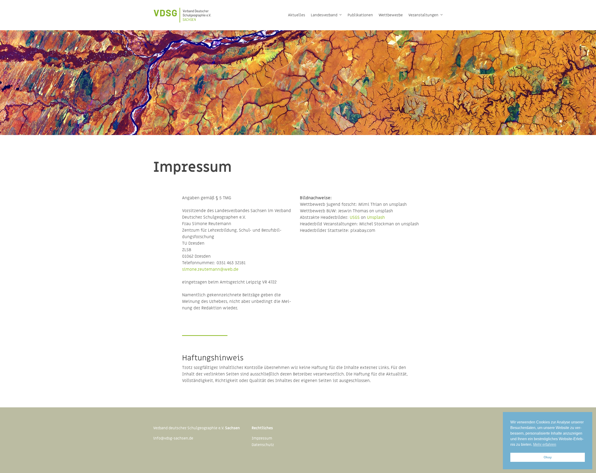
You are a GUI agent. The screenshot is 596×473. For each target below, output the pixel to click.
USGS (355, 217)
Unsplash (376, 217)
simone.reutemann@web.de (210, 269)
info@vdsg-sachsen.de (173, 438)
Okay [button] (548, 457)
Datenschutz (263, 444)
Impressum (262, 438)
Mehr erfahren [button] (544, 444)
